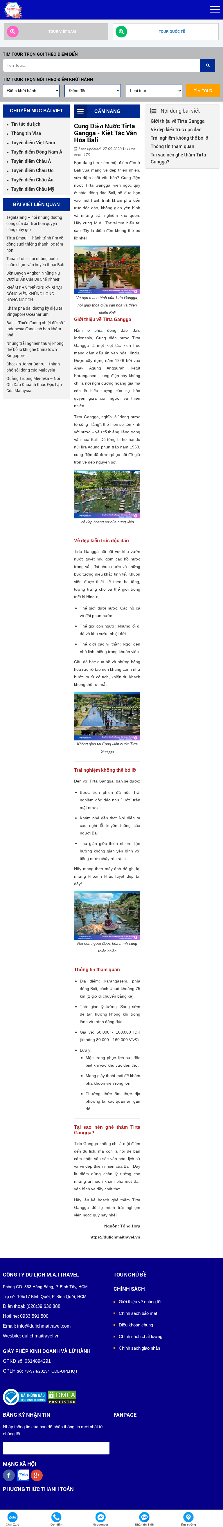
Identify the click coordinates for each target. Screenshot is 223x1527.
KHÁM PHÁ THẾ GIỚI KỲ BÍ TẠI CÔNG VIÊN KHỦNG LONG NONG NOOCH (34, 293)
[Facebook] (10, 1475)
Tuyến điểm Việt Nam (30, 142)
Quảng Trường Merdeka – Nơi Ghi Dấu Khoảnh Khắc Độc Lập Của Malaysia (34, 384)
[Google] (38, 1475)
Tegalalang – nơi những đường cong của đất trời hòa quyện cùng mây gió (34, 223)
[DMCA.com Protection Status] (62, 1397)
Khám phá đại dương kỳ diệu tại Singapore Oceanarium (35, 311)
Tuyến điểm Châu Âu (29, 179)
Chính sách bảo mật (138, 1313)
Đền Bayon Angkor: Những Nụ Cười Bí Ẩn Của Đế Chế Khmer (33, 276)
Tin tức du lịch (23, 124)
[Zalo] (24, 1475)
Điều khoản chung (136, 1324)
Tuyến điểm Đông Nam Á (34, 152)
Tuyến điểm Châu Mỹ (30, 189)
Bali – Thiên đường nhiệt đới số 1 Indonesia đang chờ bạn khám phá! (36, 329)
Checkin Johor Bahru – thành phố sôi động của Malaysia (33, 367)
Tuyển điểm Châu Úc (29, 170)
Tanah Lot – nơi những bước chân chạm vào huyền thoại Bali (35, 261)
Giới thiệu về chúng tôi (140, 1301)
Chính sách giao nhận (139, 1348)
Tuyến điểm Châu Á (28, 161)
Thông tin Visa (23, 133)
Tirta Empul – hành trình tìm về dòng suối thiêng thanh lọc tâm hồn (34, 244)
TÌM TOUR (203, 91)
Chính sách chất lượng (140, 1336)
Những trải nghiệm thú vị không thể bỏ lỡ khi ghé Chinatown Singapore (35, 349)
